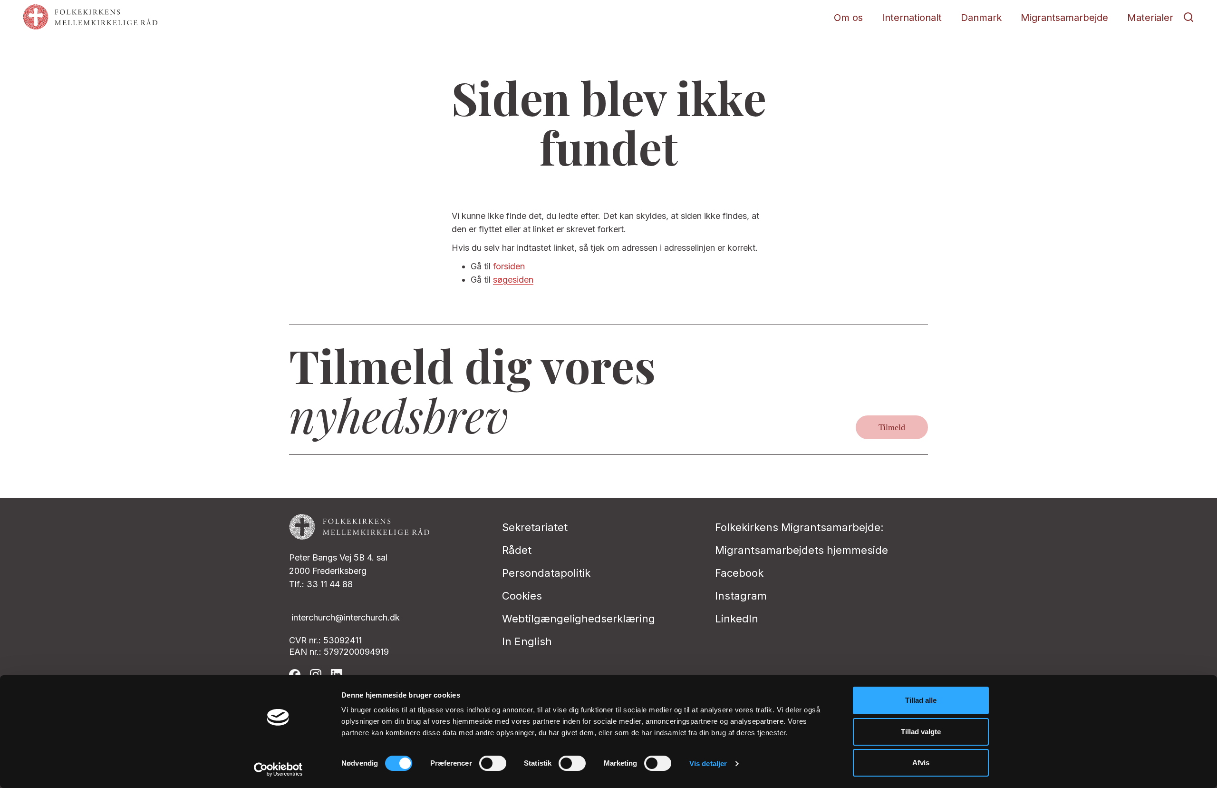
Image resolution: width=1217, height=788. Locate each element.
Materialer (1150, 17)
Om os (848, 17)
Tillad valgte (921, 732)
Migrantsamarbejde (1064, 17)
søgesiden (513, 280)
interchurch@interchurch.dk (345, 617)
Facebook (739, 573)
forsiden (509, 266)
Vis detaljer (708, 763)
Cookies (522, 595)
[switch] (492, 763)
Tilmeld (892, 427)
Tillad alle (921, 700)
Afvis (920, 762)
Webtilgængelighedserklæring (578, 618)
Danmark (981, 17)
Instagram (741, 595)
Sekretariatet (535, 527)
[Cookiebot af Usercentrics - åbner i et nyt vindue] (278, 769)
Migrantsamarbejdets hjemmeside (801, 550)
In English (527, 641)
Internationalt (912, 17)
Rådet (516, 550)
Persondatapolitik (546, 573)
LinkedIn (736, 618)
